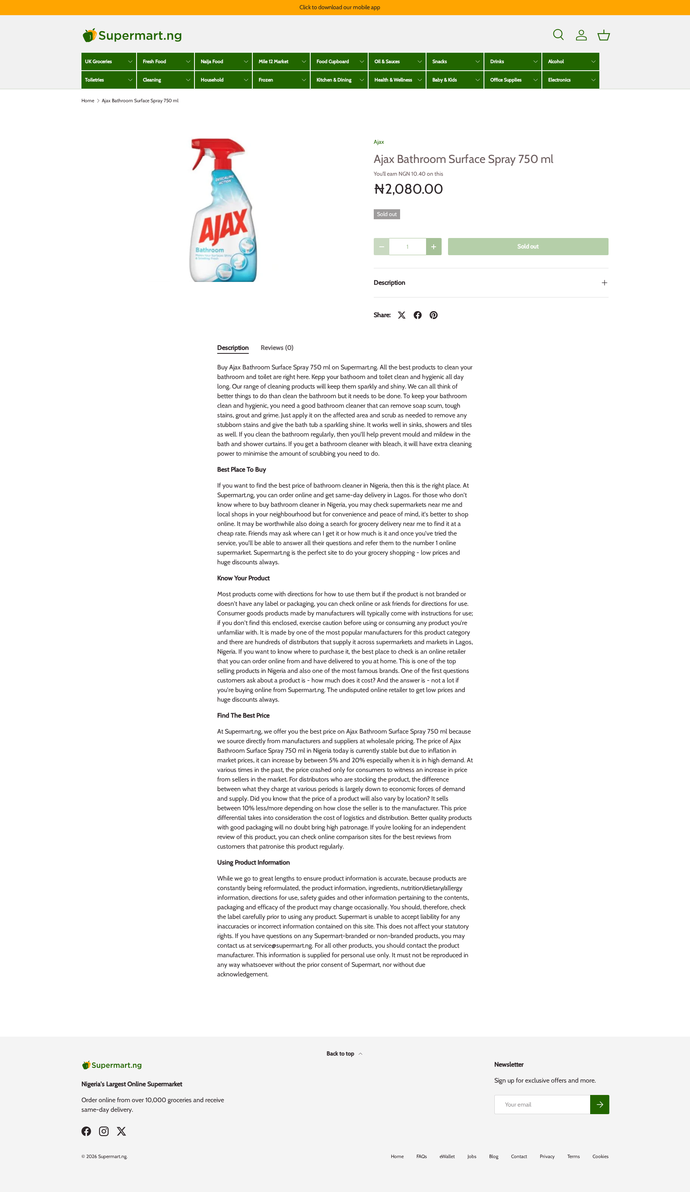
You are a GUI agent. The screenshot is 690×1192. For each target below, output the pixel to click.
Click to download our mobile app (339, 7)
